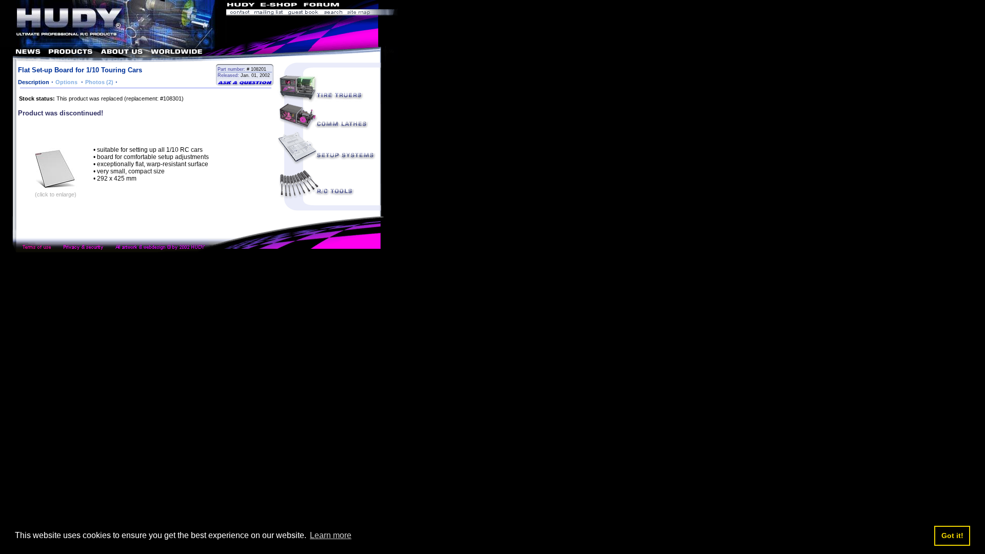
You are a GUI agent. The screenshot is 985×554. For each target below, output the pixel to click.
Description (33, 82)
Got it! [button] (952, 535)
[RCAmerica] (370, 6)
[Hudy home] (241, 6)
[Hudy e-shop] (278, 6)
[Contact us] (239, 13)
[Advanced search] (333, 13)
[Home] (113, 43)
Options (67, 82)
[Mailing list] (268, 13)
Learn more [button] (330, 535)
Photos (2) (99, 82)
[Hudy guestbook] (303, 13)
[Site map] (371, 13)
